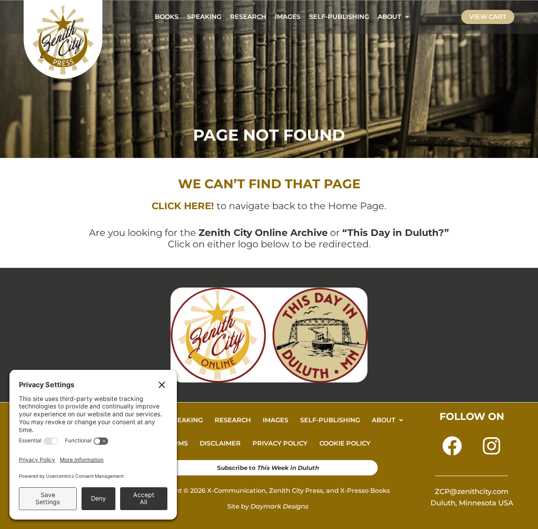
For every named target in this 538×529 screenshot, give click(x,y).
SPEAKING (204, 16)
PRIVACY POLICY (280, 443)
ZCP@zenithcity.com (471, 491)
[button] (393, 17)
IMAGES (288, 16)
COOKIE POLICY (345, 443)
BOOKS (166, 16)
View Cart (487, 16)
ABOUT (389, 16)
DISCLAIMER (220, 443)
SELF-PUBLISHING (339, 16)
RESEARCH (248, 16)
